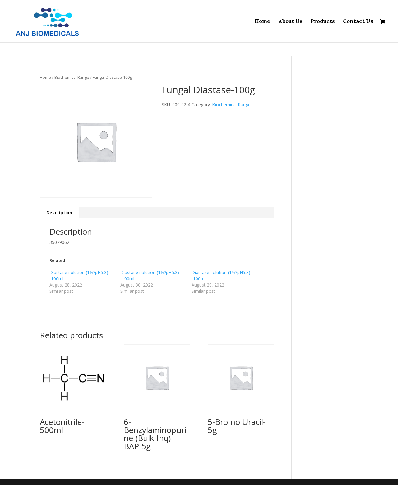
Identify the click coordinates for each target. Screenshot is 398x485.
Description (59, 213)
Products (323, 22)
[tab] (59, 212)
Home (262, 22)
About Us (290, 22)
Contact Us (358, 22)
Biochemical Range (71, 77)
